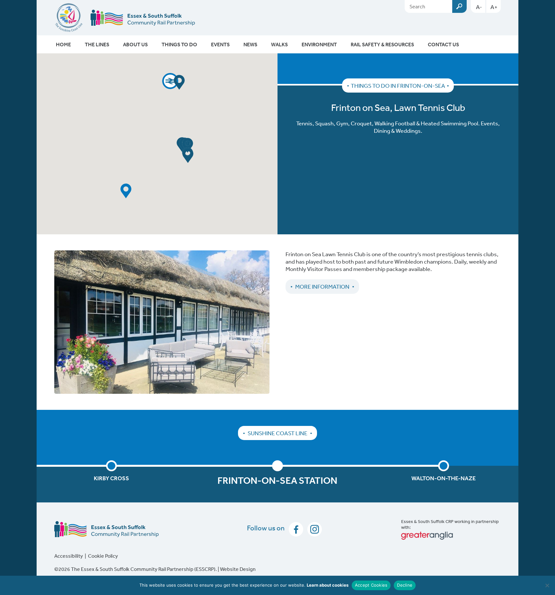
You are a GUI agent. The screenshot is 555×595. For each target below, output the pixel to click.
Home (63, 44)
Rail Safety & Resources (382, 44)
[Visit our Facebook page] (295, 528)
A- (479, 6)
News (250, 44)
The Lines (97, 44)
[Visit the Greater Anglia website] (451, 536)
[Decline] (547, 585)
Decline (404, 585)
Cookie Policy (103, 556)
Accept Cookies (371, 585)
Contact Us (443, 44)
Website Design (238, 569)
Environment (319, 44)
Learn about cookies (327, 585)
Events (220, 44)
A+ (494, 6)
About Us (135, 44)
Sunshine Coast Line (277, 433)
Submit (459, 6)
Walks (279, 44)
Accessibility (68, 556)
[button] (170, 81)
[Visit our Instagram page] (313, 528)
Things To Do (179, 44)
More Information (322, 286)
